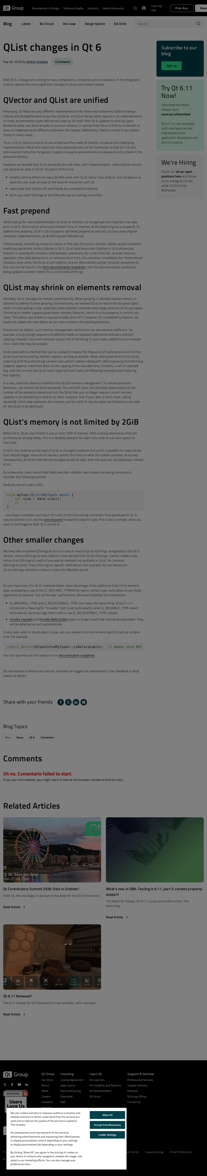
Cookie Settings (107, 1135)
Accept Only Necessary (107, 1125)
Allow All (107, 1115)
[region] (66, 1139)
